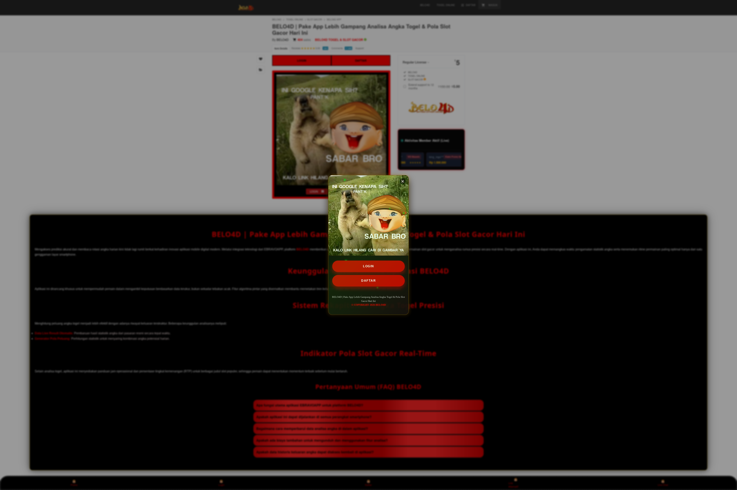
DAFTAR (368, 280)
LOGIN (368, 266)
